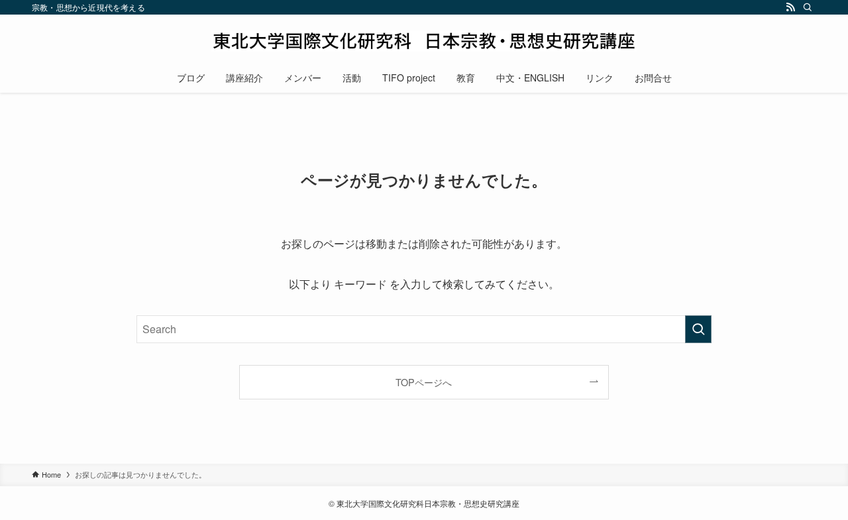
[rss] (790, 7)
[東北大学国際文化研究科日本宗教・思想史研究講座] (424, 41)
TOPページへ (424, 382)
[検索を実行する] (698, 329)
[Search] (807, 7)
